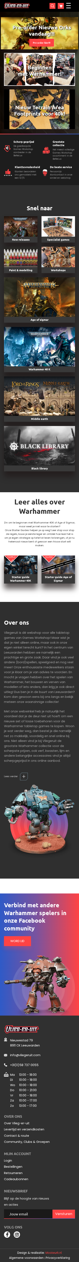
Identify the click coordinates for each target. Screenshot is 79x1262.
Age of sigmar (39, 319)
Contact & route (16, 1136)
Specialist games (58, 239)
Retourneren (13, 1173)
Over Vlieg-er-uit (16, 1123)
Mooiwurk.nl (54, 1253)
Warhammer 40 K (39, 369)
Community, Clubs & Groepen (27, 1142)
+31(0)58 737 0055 (24, 1065)
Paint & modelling (20, 270)
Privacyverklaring (58, 1258)
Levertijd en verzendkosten (24, 1129)
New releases (20, 239)
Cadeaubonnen (16, 1179)
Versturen (63, 1213)
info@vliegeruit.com (25, 1055)
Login (8, 1161)
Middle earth (39, 419)
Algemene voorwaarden (26, 1258)
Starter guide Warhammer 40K (20, 578)
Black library (39, 468)
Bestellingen (13, 1167)
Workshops (58, 270)
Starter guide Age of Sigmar (58, 578)
